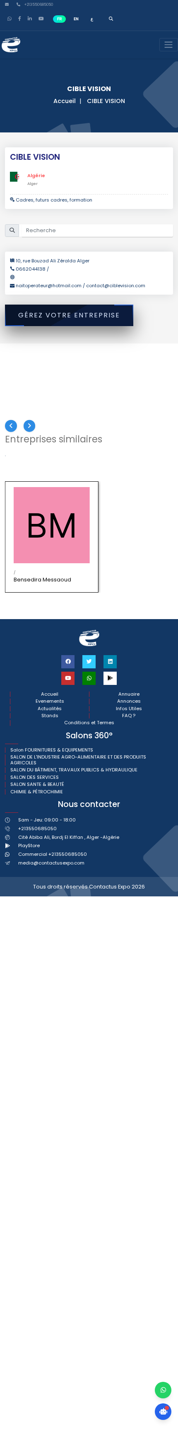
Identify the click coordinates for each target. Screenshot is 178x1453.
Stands (49, 715)
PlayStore (29, 845)
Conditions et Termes (89, 722)
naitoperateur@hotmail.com (49, 285)
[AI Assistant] (163, 1411)
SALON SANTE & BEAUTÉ (37, 784)
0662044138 (31, 269)
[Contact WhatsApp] (163, 1390)
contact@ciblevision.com (115, 285)
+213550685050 (38, 4)
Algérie (36, 175)
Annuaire (129, 694)
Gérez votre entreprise (69, 315)
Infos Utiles (129, 708)
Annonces (129, 701)
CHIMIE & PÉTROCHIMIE (36, 792)
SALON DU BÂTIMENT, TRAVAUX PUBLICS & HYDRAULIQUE (73, 770)
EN (76, 19)
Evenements (50, 701)
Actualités (50, 708)
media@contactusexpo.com (51, 863)
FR (59, 19)
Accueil (64, 101)
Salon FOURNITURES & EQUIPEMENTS (51, 750)
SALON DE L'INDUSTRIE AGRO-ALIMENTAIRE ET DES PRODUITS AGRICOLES (78, 760)
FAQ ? (128, 715)
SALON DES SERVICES (34, 777)
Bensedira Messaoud (42, 579)
